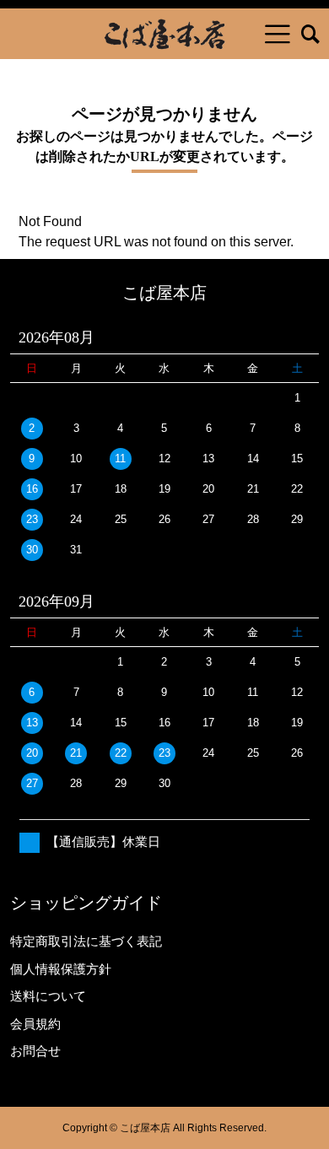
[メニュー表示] (277, 33)
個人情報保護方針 (60, 969)
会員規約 (35, 1024)
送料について (48, 996)
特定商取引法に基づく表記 (86, 941)
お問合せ (35, 1051)
